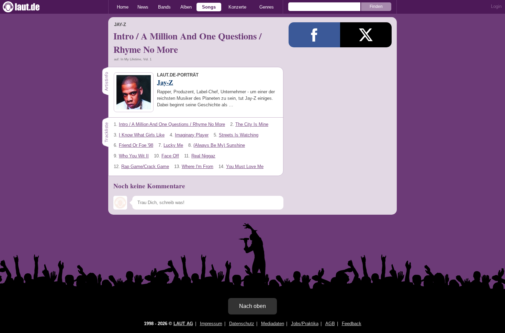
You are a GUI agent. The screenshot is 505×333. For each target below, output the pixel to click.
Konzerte (237, 7)
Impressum (211, 323)
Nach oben (252, 306)
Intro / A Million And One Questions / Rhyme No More (172, 124)
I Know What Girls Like (142, 135)
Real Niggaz (203, 155)
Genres (266, 7)
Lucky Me (173, 145)
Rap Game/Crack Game (145, 166)
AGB (330, 323)
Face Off (170, 155)
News (142, 7)
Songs (209, 7)
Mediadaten (272, 323)
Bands (164, 7)
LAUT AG (183, 323)
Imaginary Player (192, 135)
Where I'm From (197, 166)
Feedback (351, 323)
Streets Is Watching (238, 135)
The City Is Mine (251, 124)
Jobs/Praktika (304, 323)
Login (496, 6)
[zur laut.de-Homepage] (27, 7)
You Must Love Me (244, 166)
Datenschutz (241, 323)
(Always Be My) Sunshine (219, 145)
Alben (186, 7)
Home (122, 7)
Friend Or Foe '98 (136, 145)
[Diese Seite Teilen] (314, 34)
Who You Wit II (134, 155)
